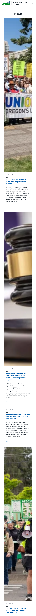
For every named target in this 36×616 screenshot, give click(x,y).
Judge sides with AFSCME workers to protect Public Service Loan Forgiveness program (16, 377)
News (7, 177)
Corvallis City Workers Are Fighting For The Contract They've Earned (16, 610)
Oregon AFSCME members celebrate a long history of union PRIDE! (16, 182)
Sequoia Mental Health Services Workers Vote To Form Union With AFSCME (18, 416)
